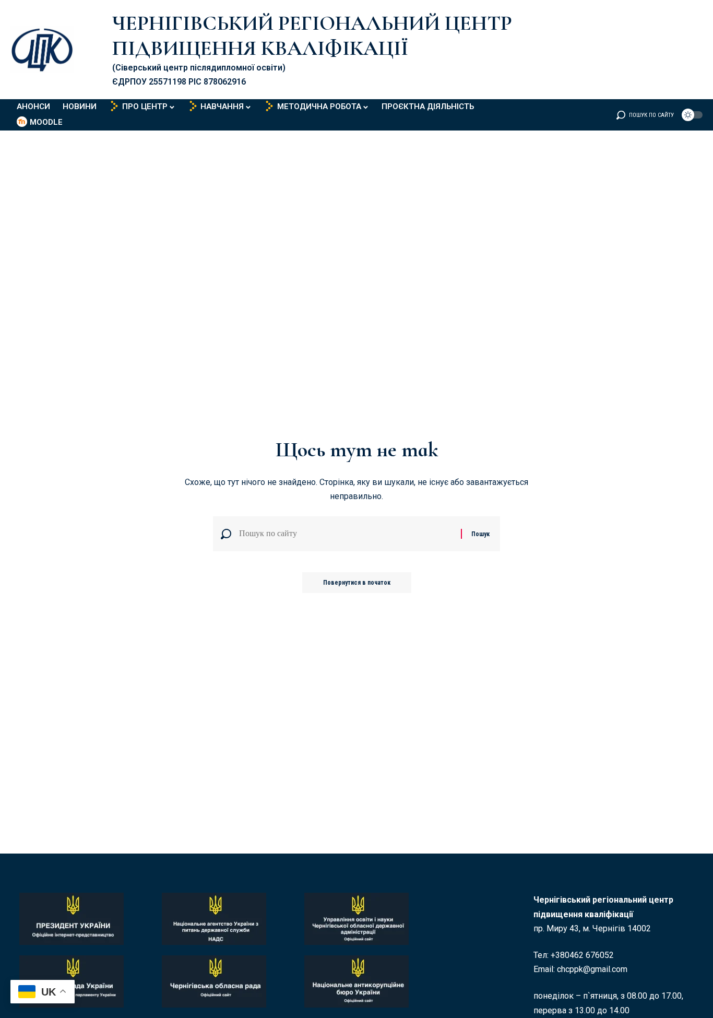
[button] (645, 115)
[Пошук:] (346, 533)
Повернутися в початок (356, 582)
